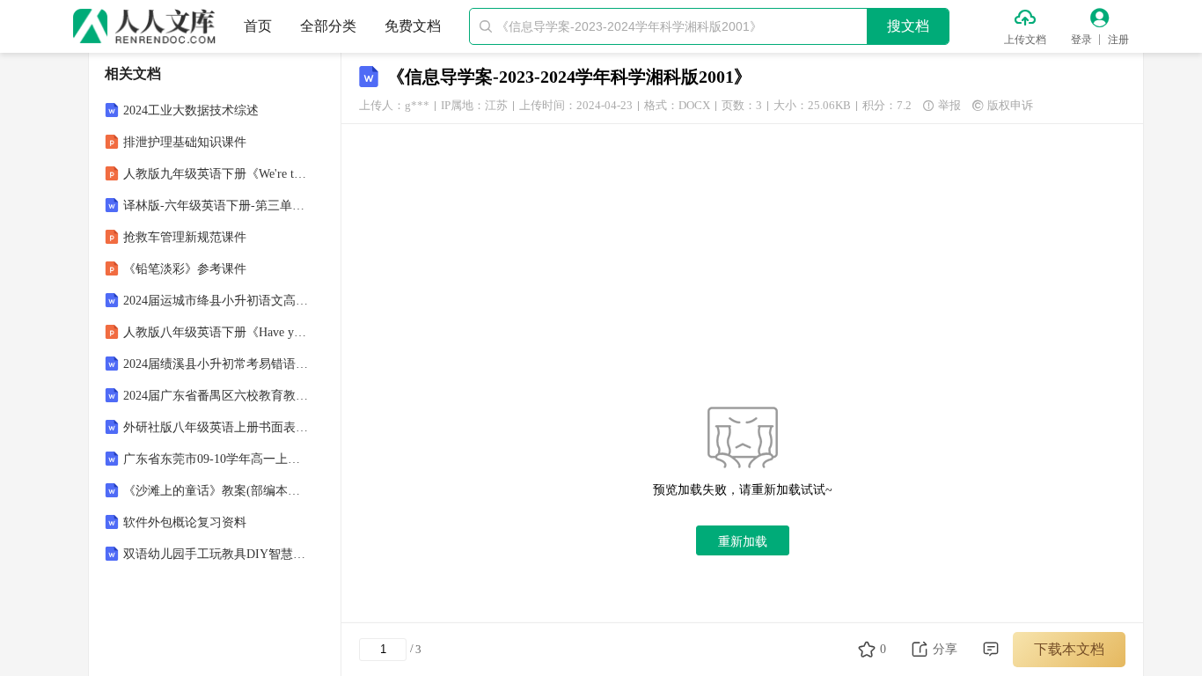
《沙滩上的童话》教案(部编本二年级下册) (216, 490)
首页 (258, 25)
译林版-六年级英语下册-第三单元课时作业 (216, 205)
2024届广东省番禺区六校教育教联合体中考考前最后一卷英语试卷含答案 (216, 395)
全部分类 (328, 25)
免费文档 (413, 25)
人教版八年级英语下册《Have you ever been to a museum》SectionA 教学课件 (216, 332)
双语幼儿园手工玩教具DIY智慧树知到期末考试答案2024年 (216, 554)
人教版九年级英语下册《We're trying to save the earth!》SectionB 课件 (216, 173)
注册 (1118, 39)
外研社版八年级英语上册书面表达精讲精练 (216, 427)
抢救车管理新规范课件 (184, 237)
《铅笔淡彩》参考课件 (184, 269)
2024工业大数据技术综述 (191, 110)
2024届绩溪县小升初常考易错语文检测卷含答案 (216, 364)
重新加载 (742, 541)
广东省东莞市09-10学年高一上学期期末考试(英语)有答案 (216, 459)
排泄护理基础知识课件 (184, 142)
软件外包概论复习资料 (184, 522)
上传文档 (1025, 39)
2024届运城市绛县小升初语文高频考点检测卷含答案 (216, 300)
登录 (1081, 39)
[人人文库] (144, 26)
